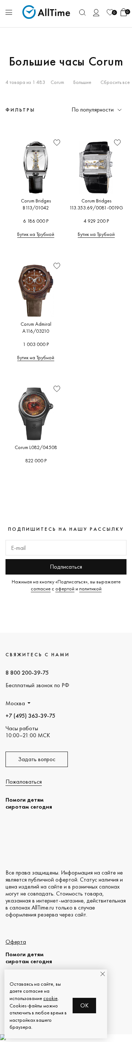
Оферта (16, 942)
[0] (110, 12)
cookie (50, 998)
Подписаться (66, 567)
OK (84, 1005)
